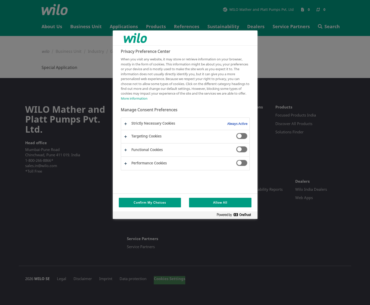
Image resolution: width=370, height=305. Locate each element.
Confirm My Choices (150, 202)
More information (134, 98)
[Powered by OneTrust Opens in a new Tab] (236, 216)
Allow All (220, 202)
